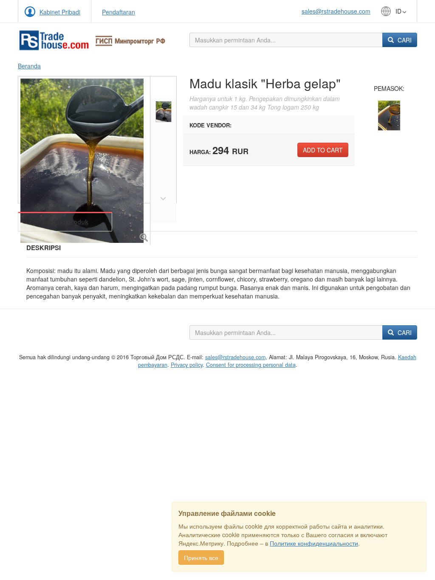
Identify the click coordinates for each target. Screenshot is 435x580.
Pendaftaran (118, 12)
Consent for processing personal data (251, 365)
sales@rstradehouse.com (336, 11)
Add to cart (323, 150)
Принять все (201, 557)
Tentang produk (65, 221)
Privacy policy (187, 365)
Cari (404, 40)
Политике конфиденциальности (314, 543)
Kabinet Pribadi (60, 12)
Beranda (29, 66)
